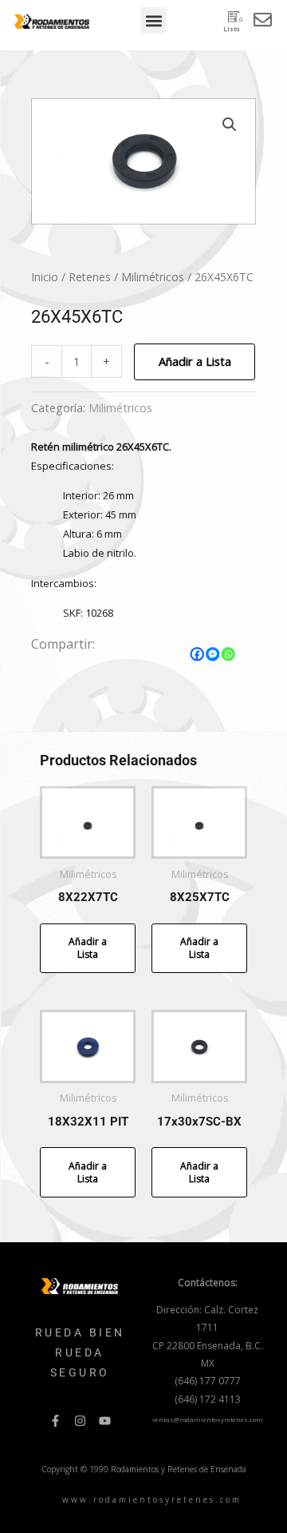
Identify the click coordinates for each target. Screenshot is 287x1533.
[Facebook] (198, 654)
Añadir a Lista (195, 361)
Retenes (90, 276)
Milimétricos (152, 276)
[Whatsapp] (229, 654)
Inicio (44, 276)
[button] (153, 20)
